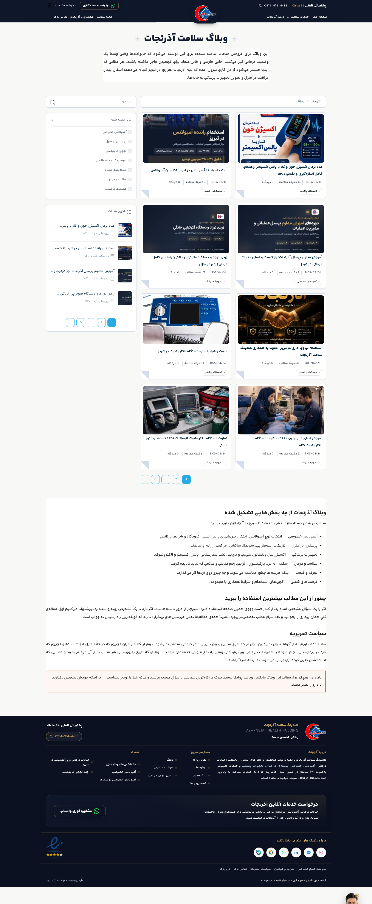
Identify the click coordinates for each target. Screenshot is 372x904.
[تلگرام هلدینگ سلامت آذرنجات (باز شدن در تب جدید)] (309, 852)
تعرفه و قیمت (307, 573)
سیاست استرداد (260, 869)
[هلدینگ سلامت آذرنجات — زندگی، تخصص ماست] (205, 14)
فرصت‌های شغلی (213, 191)
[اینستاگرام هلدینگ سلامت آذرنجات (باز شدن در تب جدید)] (321, 852)
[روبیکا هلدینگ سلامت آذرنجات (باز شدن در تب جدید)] (271, 852)
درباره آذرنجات (275, 17)
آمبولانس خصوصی (307, 282)
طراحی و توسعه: (74, 881)
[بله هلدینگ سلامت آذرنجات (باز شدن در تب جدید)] (259, 852)
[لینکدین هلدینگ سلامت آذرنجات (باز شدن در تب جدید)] (296, 852)
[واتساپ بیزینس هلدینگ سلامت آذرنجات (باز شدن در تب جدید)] (284, 852)
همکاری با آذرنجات (82, 17)
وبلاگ (300, 101)
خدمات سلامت (300, 17)
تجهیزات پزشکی (308, 191)
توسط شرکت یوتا (55, 881)
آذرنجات (316, 102)
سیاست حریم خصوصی (312, 869)
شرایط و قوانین (284, 869)
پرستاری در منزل (304, 546)
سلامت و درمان (306, 564)
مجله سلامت (104, 17)
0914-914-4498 (275, 5)
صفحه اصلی (319, 17)
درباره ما (225, 869)
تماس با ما (60, 17)
